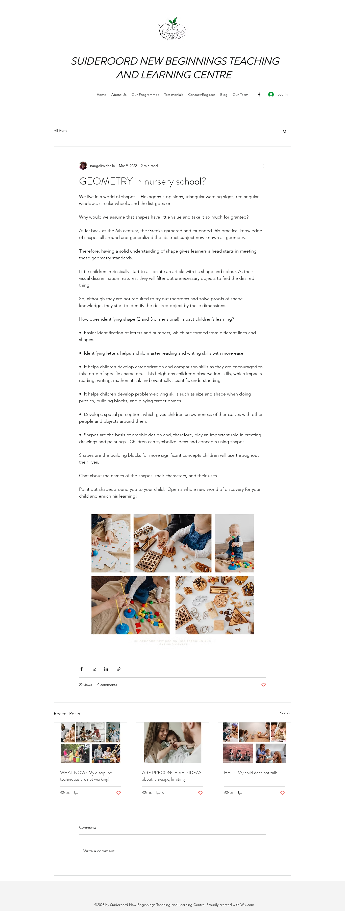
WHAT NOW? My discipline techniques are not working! (86, 775)
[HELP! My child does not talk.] (254, 742)
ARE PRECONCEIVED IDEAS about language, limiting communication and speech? (172, 775)
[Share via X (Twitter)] (93, 669)
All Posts (60, 131)
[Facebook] (259, 94)
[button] (284, 131)
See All (285, 713)
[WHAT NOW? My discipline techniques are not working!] (90, 742)
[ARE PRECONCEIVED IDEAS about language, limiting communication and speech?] (172, 742)
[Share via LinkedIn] (106, 669)
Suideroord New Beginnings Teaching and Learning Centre (157, 904)
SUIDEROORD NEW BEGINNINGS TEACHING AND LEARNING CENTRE (175, 68)
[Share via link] (118, 669)
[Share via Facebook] (81, 669)
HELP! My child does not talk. (251, 772)
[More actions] (263, 166)
